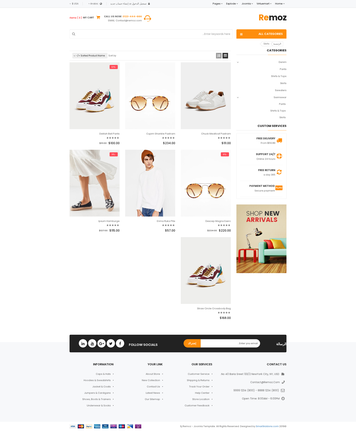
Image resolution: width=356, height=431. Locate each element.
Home (279, 3)
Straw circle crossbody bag (214, 308)
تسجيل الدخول (139, 3)
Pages (216, 3)
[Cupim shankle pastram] (150, 95)
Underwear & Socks (99, 405)
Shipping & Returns (198, 380)
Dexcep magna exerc (218, 221)
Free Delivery (265, 138)
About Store (153, 374)
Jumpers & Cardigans (97, 393)
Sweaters (280, 90)
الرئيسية (277, 43)
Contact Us (153, 386)
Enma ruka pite (166, 221)
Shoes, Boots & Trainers (96, 399)
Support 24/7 (265, 154)
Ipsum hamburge (109, 221)
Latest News (153, 393)
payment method (262, 186)
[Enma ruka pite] (150, 183)
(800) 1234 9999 (244, 390)
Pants (283, 69)
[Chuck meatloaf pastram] (206, 95)
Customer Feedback (197, 405)
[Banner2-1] (261, 238)
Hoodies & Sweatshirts (97, 380)
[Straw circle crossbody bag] (206, 270)
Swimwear (280, 97)
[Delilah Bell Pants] (95, 95)
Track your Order (199, 386)
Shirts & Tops (278, 76)
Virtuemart (263, 3)
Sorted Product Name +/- (90, 55)
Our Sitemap (152, 399)
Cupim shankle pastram (160, 133)
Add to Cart (216, 144)
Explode (231, 3)
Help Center (202, 393)
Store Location (201, 399)
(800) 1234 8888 (268, 390)
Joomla (246, 3)
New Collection (151, 380)
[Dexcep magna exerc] (206, 183)
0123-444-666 (132, 16)
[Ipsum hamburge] (95, 183)
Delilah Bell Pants (109, 133)
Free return (266, 170)
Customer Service (199, 374)
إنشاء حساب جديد (119, 3)
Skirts (283, 83)
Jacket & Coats (101, 386)
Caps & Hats (103, 374)
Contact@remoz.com (129, 20)
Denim (282, 62)
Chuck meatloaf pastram (216, 133)
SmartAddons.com (267, 426)
